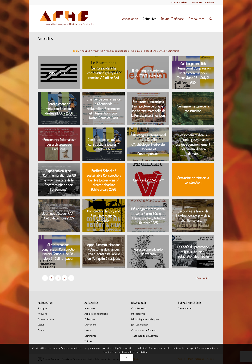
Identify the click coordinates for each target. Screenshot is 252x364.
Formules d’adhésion (203, 2)
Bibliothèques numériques (145, 319)
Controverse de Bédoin (143, 330)
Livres (88, 330)
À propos (42, 308)
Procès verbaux (46, 319)
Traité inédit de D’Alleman (144, 335)
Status (41, 324)
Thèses (88, 341)
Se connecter (185, 308)
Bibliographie (138, 313)
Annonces (90, 308)
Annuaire (42, 313)
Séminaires (90, 335)
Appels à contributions (96, 313)
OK (126, 357)
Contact (42, 330)
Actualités (45, 38)
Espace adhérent (180, 2)
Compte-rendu (138, 308)
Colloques (90, 319)
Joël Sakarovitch (139, 324)
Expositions (91, 324)
